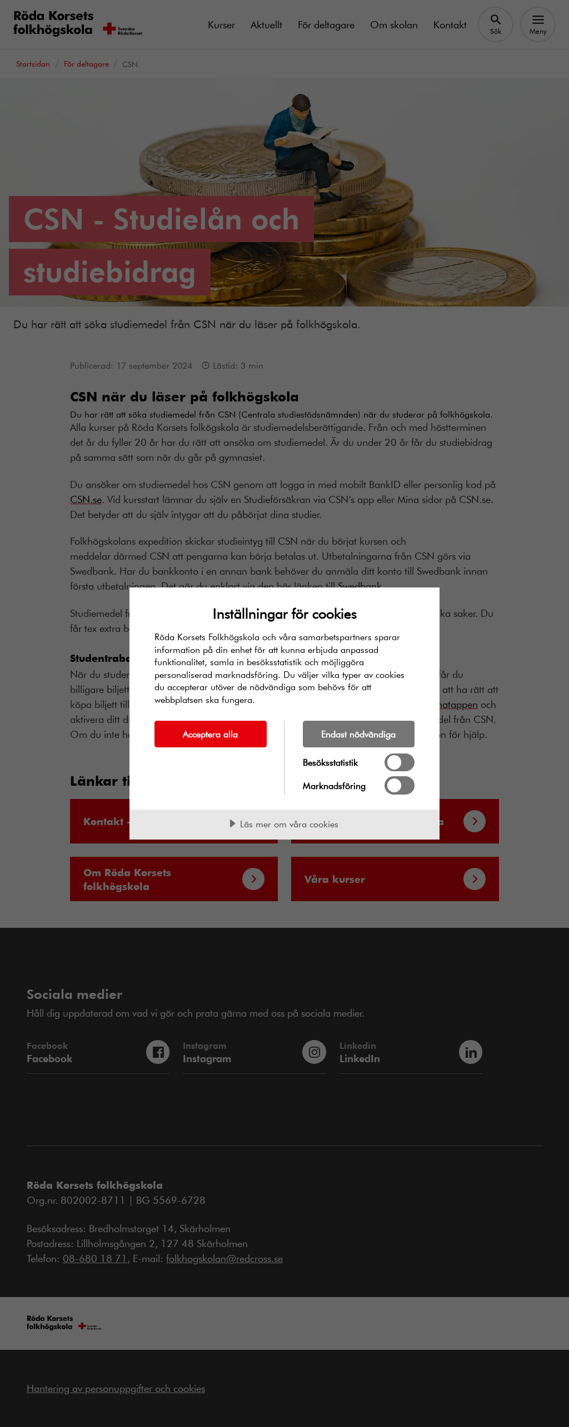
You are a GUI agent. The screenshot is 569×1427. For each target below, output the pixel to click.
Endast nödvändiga (358, 734)
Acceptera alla (210, 734)
